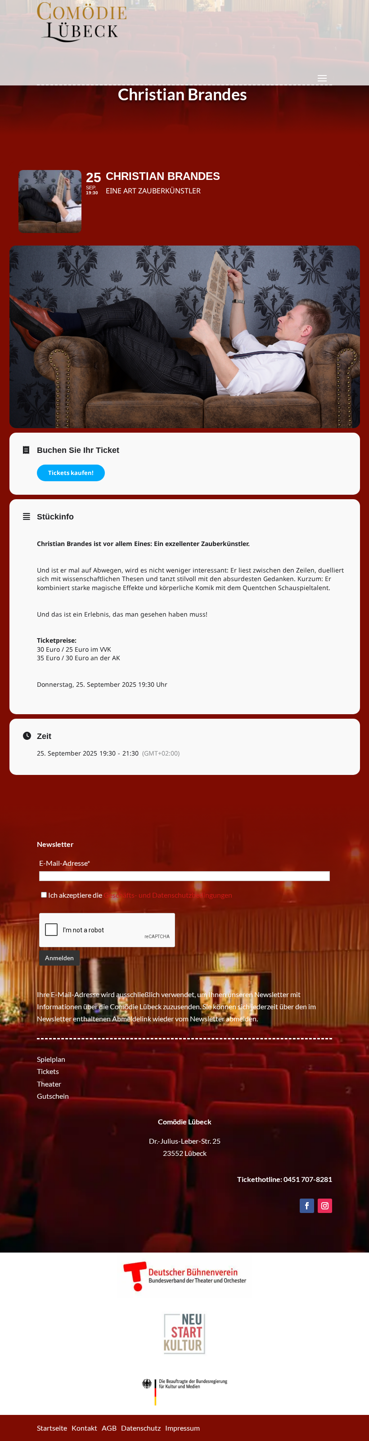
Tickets (48, 1071)
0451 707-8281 (308, 1179)
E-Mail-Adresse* (64, 863)
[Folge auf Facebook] (307, 1206)
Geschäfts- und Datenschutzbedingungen (168, 895)
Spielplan (51, 1059)
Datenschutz (141, 1427)
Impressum (182, 1427)
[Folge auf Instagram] (325, 1206)
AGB (109, 1427)
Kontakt (84, 1427)
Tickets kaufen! (71, 473)
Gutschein (53, 1096)
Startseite (52, 1427)
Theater (49, 1083)
